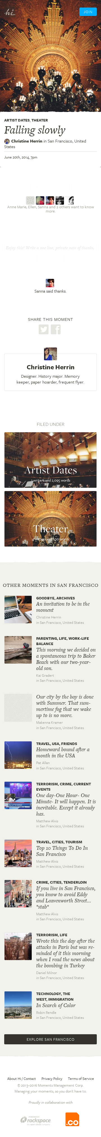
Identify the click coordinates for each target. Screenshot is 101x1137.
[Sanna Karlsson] (51, 283)
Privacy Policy (52, 1078)
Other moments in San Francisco (50, 585)
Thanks (50, 259)
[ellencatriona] (41, 200)
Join (88, 12)
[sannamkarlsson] (51, 200)
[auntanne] (31, 200)
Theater (39, 120)
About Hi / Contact (21, 1078)
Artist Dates (17, 120)
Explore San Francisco (51, 1039)
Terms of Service (81, 1078)
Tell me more (50, 187)
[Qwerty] (70, 200)
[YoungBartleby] (60, 200)
